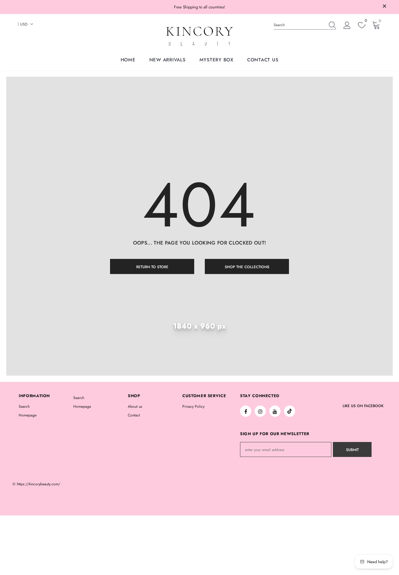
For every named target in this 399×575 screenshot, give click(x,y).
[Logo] (199, 36)
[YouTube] (275, 411)
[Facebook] (245, 411)
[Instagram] (260, 411)
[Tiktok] (289, 411)
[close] (384, 6)
